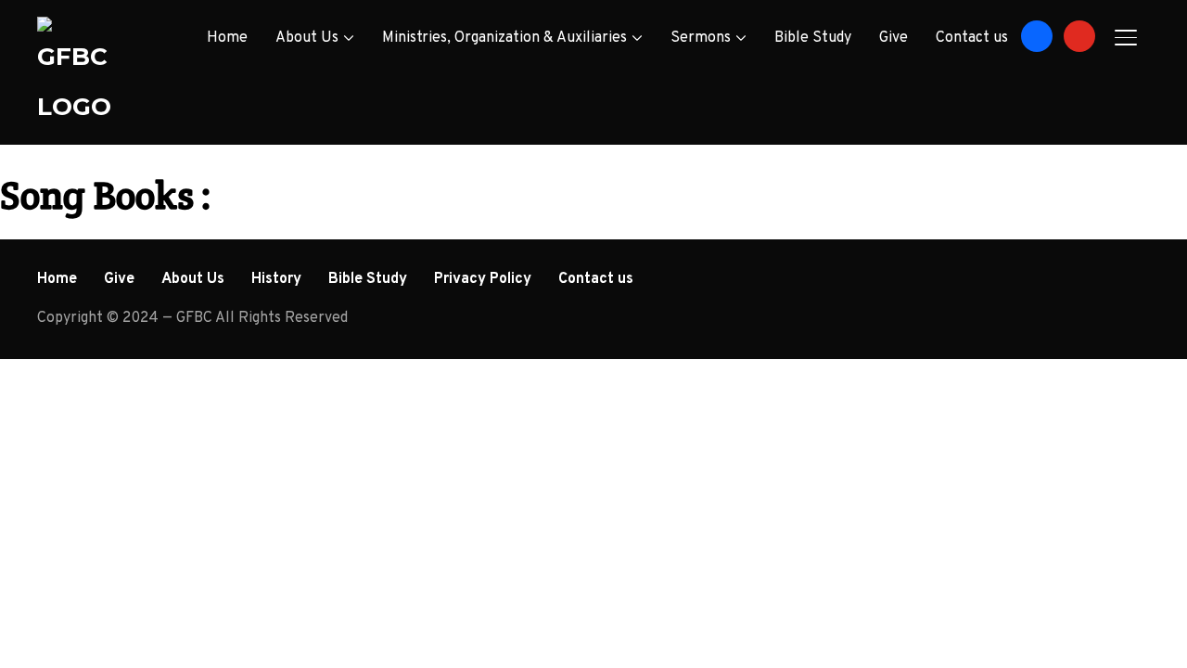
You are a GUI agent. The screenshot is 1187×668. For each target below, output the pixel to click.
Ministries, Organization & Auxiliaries (504, 38)
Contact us (972, 38)
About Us (306, 38)
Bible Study (812, 38)
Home (227, 38)
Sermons (700, 38)
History (276, 279)
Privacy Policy (482, 279)
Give (893, 38)
